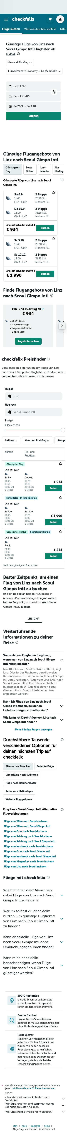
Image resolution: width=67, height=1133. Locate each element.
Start (15, 1126)
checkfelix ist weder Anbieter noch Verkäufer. (27, 1099)
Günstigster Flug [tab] (13, 169)
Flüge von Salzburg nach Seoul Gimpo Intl (29, 841)
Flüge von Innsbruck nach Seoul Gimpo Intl (30, 856)
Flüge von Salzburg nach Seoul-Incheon (28, 836)
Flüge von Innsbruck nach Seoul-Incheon (28, 846)
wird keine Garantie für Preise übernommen (34, 1088)
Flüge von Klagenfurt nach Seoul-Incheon (29, 861)
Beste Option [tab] (30, 169)
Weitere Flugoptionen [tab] (19, 799)
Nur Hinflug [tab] (59, 169)
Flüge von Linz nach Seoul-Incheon (25, 866)
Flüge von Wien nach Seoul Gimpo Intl (27, 826)
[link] (28, 341)
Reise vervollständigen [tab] (19, 791)
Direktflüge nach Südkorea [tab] (22, 774)
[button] (6, 19)
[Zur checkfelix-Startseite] (23, 19)
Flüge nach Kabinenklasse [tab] (21, 783)
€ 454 (10, 54)
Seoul (47, 1126)
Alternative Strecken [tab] (18, 766)
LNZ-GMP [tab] (33, 618)
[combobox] (37, 396)
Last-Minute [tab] (44, 169)
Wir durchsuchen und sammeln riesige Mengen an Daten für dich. (29, 1105)
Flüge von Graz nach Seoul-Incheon (25, 831)
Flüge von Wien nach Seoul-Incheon (26, 821)
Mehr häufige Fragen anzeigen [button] (33, 729)
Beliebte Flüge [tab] (45, 766)
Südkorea (35, 1126)
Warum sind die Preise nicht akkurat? (28, 1111)
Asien (24, 1126)
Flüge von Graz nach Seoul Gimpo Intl (27, 851)
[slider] (63, 430)
